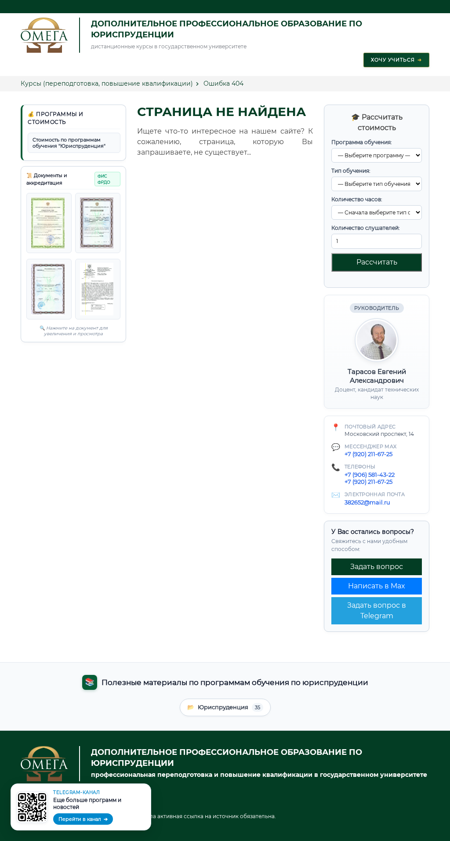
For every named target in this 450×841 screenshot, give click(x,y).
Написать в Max (376, 586)
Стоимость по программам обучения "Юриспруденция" (69, 143)
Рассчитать (376, 262)
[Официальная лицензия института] (49, 223)
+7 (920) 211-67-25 (368, 453)
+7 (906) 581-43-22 (370, 474)
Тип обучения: (350, 170)
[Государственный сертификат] (49, 289)
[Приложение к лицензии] (97, 223)
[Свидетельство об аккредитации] (97, 289)
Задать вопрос (376, 566)
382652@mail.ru (367, 502)
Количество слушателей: (365, 228)
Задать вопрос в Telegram (376, 610)
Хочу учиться (396, 60)
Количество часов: (356, 199)
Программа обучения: (361, 142)
